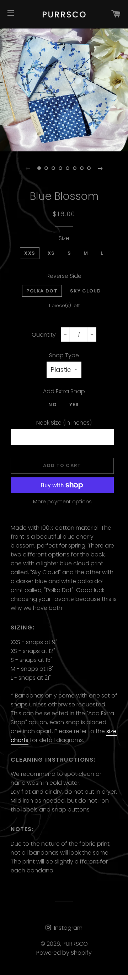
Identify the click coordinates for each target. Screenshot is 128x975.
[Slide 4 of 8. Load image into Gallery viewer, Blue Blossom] (60, 168)
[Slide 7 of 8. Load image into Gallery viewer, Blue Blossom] (81, 168)
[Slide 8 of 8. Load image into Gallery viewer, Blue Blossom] (88, 168)
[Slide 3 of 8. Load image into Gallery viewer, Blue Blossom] (53, 168)
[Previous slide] (28, 168)
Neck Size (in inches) (64, 423)
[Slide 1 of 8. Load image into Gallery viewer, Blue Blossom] (39, 168)
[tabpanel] (64, 87)
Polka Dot (42, 290)
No (52, 404)
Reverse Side (64, 276)
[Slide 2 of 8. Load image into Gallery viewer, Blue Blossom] (46, 168)
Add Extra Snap (64, 391)
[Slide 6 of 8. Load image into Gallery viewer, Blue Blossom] (74, 168)
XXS (29, 253)
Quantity (44, 335)
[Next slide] (100, 168)
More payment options (62, 501)
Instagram (67, 928)
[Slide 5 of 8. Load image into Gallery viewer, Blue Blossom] (67, 168)
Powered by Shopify (64, 953)
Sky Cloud (85, 290)
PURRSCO (75, 944)
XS (51, 253)
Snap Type (64, 355)
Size (64, 238)
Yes (74, 404)
